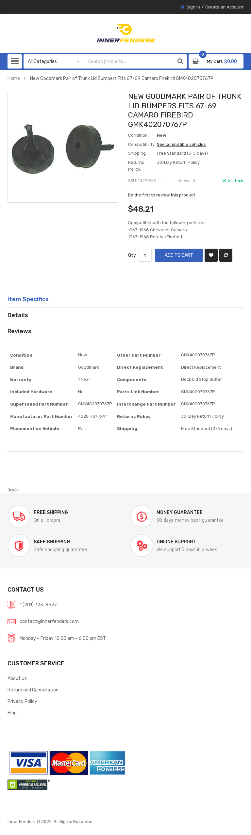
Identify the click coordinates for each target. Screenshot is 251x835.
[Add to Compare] (225, 255)
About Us (17, 678)
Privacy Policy (22, 701)
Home (14, 78)
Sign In (193, 7)
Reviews (19, 331)
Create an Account (224, 7)
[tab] (125, 299)
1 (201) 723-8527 (38, 604)
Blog (12, 712)
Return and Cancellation (33, 689)
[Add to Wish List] (211, 255)
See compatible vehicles (181, 144)
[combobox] (128, 61)
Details (18, 315)
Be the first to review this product (161, 195)
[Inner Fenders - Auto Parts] (125, 33)
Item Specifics (28, 299)
